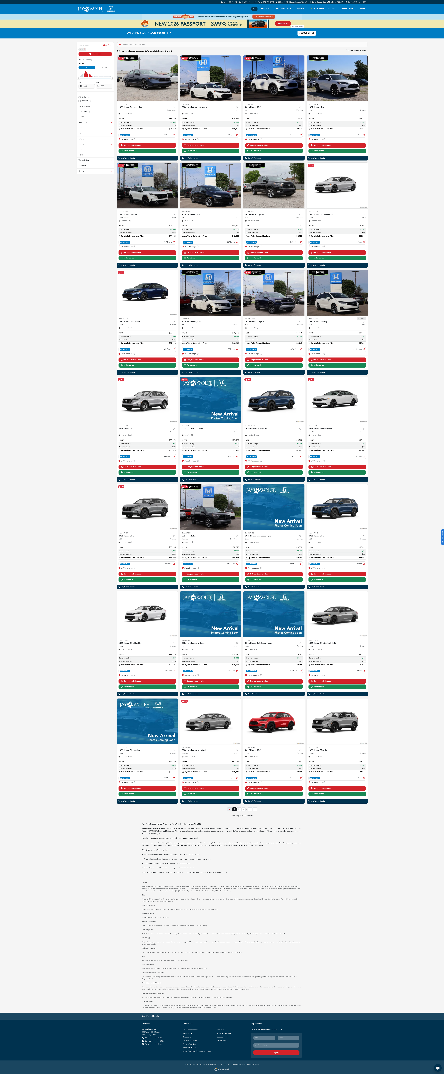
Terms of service (189, 1044)
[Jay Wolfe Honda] (96, 9)
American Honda (189, 1048)
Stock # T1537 (313, 211)
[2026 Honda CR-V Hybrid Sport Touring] (147, 185)
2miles (236, 110)
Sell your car (187, 1033)
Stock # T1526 (123, 747)
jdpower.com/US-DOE (209, 1007)
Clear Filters (107, 45)
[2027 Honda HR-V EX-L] (337, 78)
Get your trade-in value (132, 145)
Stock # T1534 (123, 533)
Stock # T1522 (313, 747)
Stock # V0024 (313, 104)
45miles (299, 110)
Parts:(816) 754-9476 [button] (153, 1044)
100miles (235, 325)
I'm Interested (128, 151)
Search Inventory (254, 9)
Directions (187, 1037)
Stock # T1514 (249, 640)
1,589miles (234, 539)
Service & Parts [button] (347, 9)
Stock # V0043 (250, 747)
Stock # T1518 (249, 426)
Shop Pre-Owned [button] (283, 9)
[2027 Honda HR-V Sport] (274, 721)
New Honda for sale (190, 1030)
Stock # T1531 (186, 426)
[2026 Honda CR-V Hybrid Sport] (274, 400)
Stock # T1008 (123, 104)
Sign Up (276, 1052)
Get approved (222, 1037)
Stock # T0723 (249, 104)
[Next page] (255, 809)
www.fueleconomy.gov (165, 901)
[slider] (78, 78)
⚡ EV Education (317, 9)
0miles (363, 217)
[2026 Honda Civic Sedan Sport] (147, 293)
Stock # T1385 (186, 211)
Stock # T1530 (186, 747)
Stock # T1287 (186, 104)
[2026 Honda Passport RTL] (274, 293)
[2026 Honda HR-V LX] (274, 78)
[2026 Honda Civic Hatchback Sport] (210, 78)
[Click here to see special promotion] (222, 17)
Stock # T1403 (313, 318)
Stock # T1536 (123, 426)
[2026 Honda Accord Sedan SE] (147, 78)
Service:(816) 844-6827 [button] (154, 1041)
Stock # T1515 (313, 640)
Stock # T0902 (123, 211)
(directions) (227, 891)
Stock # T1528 (313, 426)
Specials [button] (300, 9)
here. (205, 968)
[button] (292, 2)
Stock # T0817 (249, 211)
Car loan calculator (190, 1041)
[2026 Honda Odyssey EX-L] (210, 185)
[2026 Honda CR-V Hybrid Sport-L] (337, 721)
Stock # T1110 (186, 318)
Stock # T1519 (313, 533)
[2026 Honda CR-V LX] (147, 400)
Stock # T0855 (186, 533)
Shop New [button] (265, 9)
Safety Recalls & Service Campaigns (197, 1051)
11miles (299, 217)
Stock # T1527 (123, 318)
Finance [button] (331, 9)
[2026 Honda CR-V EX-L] (147, 507)
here (178, 968)
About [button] (362, 9)
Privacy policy (222, 1041)
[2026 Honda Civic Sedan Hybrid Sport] (274, 507)
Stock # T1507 (186, 640)
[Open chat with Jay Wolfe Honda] (438, 1068)
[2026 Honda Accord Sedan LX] (210, 614)
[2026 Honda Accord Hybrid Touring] (210, 721)
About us (220, 1030)
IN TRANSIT (361, 318)
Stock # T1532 (123, 640)
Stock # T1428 (249, 318)
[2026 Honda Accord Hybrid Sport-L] (337, 400)
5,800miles (171, 110)
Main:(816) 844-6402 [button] (153, 1038)
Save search (97, 54)
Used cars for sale (224, 1033)
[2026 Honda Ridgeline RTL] (274, 185)
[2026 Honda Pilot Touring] (210, 507)
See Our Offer (306, 33)
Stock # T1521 (249, 533)
